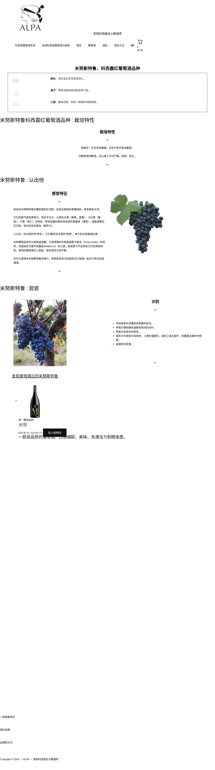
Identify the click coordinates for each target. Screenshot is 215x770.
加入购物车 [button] (54, 432)
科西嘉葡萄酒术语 (25, 45)
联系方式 (119, 45)
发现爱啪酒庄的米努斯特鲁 (35, 376)
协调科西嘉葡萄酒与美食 (56, 45)
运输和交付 (6, 742)
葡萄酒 (92, 45)
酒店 (105, 45)
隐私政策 (5, 729)
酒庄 (78, 45)
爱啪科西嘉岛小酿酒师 (107, 33)
